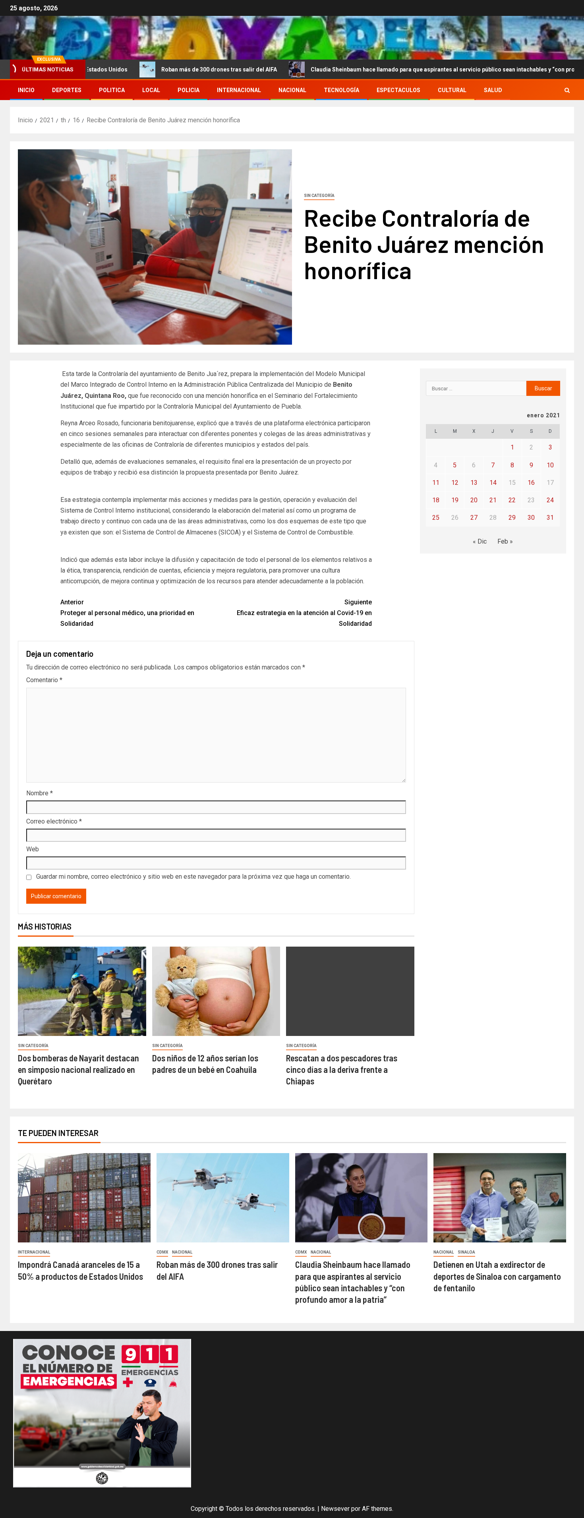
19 (454, 500)
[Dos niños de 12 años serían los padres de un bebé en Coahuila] (216, 991)
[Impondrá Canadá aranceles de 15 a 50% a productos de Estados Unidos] (84, 1197)
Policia (188, 90)
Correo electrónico (54, 821)
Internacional (239, 90)
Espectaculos (398, 90)
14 (493, 482)
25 (435, 517)
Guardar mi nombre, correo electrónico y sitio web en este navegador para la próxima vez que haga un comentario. (193, 876)
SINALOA (466, 1252)
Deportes (66, 90)
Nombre (39, 793)
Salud (493, 90)
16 (531, 482)
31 (550, 517)
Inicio (26, 90)
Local (151, 90)
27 (474, 517)
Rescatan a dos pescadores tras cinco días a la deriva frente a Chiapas (341, 1069)
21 (493, 500)
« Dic (480, 541)
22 (512, 500)
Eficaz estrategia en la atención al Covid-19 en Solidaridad (304, 612)
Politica (112, 90)
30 (531, 517)
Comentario (44, 680)
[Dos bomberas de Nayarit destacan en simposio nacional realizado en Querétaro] (82, 991)
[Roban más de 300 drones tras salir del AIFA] (223, 1197)
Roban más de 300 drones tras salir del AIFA (163, 69)
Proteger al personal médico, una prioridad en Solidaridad (127, 612)
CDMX (162, 1252)
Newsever (335, 1508)
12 (454, 482)
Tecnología (341, 90)
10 (550, 465)
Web (32, 849)
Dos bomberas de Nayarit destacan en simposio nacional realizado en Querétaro (78, 1069)
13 (474, 482)
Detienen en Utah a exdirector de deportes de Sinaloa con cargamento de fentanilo (497, 1276)
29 (512, 517)
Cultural (452, 90)
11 (435, 482)
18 (435, 500)
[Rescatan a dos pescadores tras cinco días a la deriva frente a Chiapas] (350, 991)
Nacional (292, 90)
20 (474, 500)
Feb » (505, 541)
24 (550, 500)
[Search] (567, 90)
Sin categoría (319, 195)
